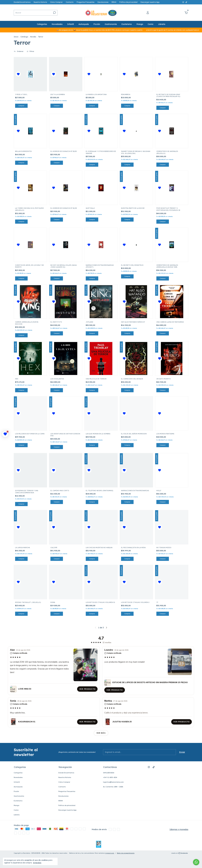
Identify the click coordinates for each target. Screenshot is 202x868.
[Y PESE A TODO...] (30, 74)
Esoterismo (126, 24)
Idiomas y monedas (179, 829)
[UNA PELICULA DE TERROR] (101, 358)
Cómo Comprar (56, 2)
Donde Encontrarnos (22, 2)
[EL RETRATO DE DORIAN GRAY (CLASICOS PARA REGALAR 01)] (171, 74)
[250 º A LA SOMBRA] (65, 74)
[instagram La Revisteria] (183, 2)
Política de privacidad (128, 2)
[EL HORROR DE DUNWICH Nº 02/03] (65, 187)
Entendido (37, 863)
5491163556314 (108, 773)
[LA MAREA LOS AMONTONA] (101, 74)
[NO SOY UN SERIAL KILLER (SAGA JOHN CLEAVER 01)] (65, 244)
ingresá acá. (109, 853)
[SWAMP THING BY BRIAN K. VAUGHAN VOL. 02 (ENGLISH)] (136, 131)
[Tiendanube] (179, 853)
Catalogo (24, 37)
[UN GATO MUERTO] (171, 358)
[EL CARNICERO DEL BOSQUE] (136, 358)
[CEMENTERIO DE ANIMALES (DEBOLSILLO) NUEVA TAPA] (171, 244)
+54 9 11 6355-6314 (110, 777)
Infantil (70, 24)
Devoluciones (103, 2)
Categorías (42, 24)
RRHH (114, 2)
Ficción (96, 24)
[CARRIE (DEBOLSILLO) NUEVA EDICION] (30, 301)
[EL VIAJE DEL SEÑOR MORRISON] (136, 413)
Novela (33, 37)
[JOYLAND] (101, 301)
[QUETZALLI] (101, 187)
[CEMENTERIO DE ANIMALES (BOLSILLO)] (171, 131)
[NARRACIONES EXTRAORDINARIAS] (136, 470)
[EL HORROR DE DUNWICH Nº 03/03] (65, 131)
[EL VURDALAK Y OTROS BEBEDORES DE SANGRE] (101, 131)
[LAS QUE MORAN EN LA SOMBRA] (101, 413)
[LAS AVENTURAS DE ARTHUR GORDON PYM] (65, 413)
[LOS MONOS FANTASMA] (171, 413)
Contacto (70, 2)
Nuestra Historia (40, 2)
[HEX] (30, 358)
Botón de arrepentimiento (125, 853)
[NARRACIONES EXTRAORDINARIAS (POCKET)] (101, 244)
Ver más (101, 733)
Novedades (57, 24)
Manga (139, 24)
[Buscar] (54, 12)
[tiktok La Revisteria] (186, 2)
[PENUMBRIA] (136, 74)
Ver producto (87, 689)
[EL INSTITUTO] (65, 301)
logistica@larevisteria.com (113, 782)
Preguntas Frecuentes (85, 2)
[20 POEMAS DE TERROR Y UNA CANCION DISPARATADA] (30, 470)
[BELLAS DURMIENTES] (30, 131)
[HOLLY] (171, 470)
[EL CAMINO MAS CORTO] (65, 470)
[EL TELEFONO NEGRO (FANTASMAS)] (101, 470)
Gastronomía (111, 24)
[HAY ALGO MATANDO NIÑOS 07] (136, 301)
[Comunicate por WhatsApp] (196, 862)
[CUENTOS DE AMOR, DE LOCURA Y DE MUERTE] (30, 244)
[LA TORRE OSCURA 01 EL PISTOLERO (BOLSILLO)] (30, 187)
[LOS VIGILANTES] (65, 358)
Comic (150, 24)
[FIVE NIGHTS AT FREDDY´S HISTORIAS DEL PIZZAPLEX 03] (171, 187)
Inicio (16, 37)
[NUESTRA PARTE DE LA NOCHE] (136, 187)
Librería (161, 24)
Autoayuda (83, 24)
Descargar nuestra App (150, 2)
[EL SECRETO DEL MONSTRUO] (136, 245)
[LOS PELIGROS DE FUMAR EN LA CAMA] (30, 413)
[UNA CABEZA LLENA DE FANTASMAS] (171, 301)
